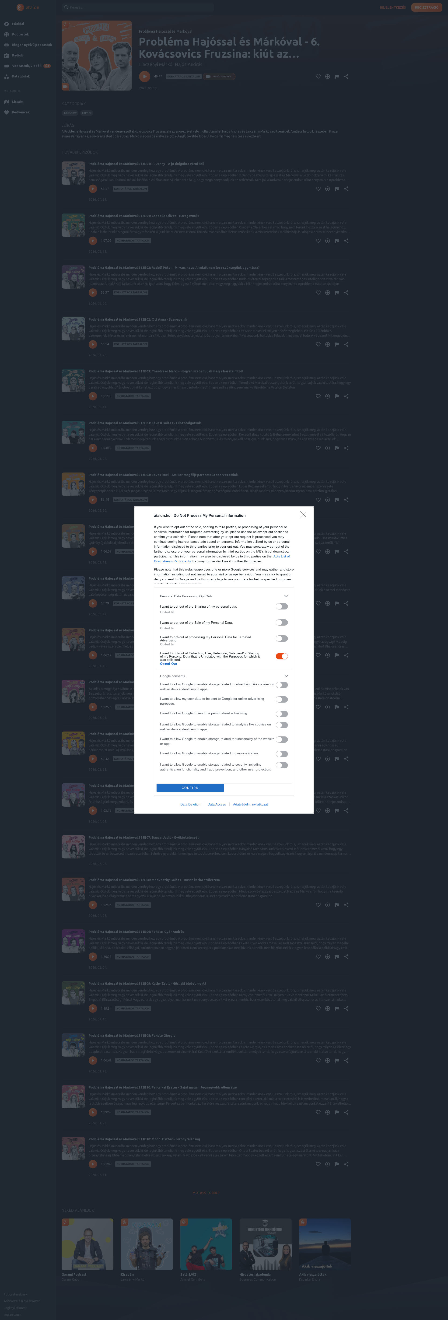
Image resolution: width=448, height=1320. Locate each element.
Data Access (217, 804)
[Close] (304, 515)
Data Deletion (190, 804)
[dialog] (224, 660)
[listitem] (224, 596)
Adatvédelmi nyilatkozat (250, 804)
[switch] (282, 606)
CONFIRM (190, 788)
